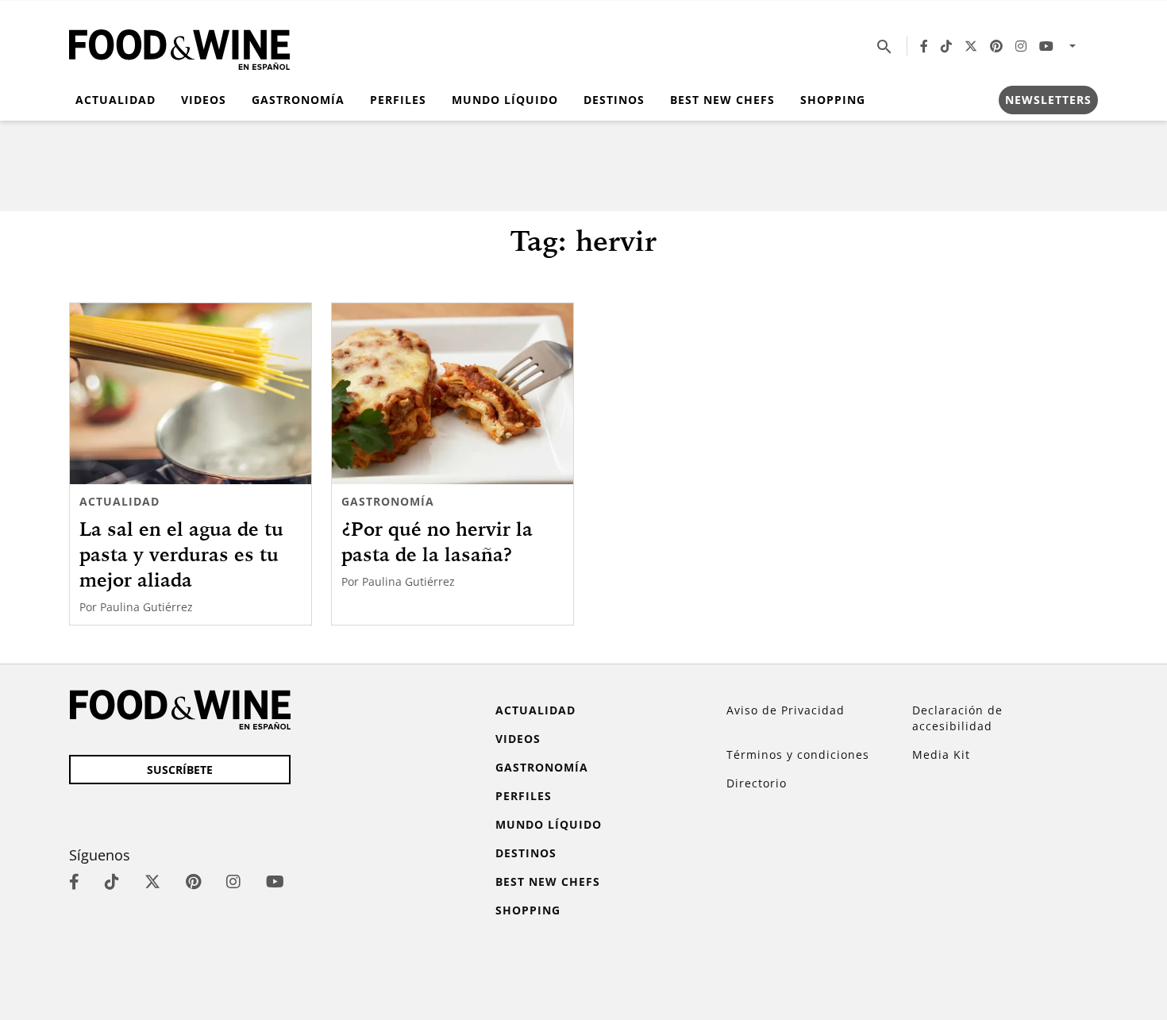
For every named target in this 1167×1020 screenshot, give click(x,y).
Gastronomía (298, 99)
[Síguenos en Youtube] (1046, 46)
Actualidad (115, 99)
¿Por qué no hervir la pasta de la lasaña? (437, 541)
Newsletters (1048, 99)
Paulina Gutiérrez (146, 606)
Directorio (756, 783)
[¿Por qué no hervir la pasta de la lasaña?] (452, 393)
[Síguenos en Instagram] (1020, 46)
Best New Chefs (722, 99)
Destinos (614, 99)
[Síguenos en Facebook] (924, 46)
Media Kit (941, 754)
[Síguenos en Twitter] (971, 46)
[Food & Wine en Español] (179, 46)
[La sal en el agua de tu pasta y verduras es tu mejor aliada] (190, 393)
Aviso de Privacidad (785, 710)
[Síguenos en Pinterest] (996, 46)
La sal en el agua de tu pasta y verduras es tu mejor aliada (181, 554)
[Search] (884, 46)
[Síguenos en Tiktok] (946, 46)
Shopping (832, 99)
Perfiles (398, 99)
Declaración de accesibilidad (957, 717)
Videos (203, 99)
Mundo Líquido (505, 99)
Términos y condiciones (797, 754)
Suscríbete (180, 769)
